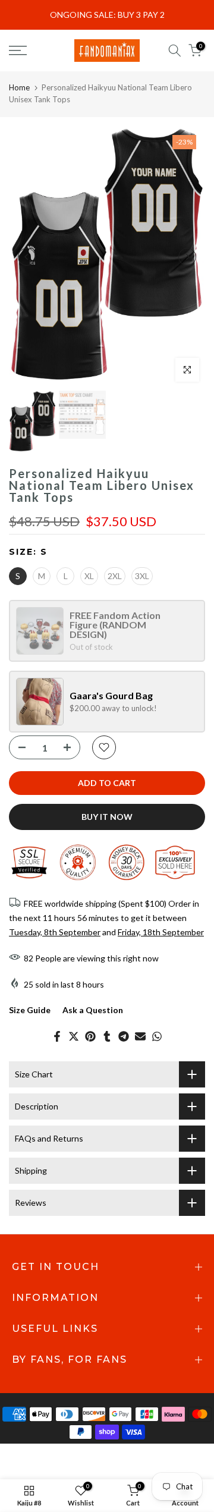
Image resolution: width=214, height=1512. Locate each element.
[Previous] (27, 257)
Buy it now (107, 817)
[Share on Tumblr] (107, 1036)
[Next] (187, 257)
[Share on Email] (140, 1036)
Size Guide (30, 1010)
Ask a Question (92, 1010)
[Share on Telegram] (123, 1036)
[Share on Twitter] (73, 1036)
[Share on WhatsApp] (157, 1036)
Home (19, 87)
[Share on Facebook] (57, 1036)
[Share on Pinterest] (90, 1036)
